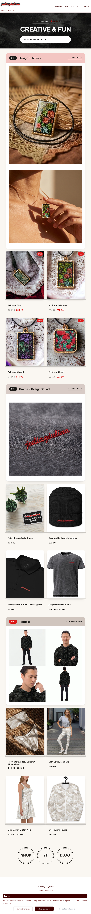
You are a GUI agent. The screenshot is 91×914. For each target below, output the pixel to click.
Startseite (58, 6)
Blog (72, 6)
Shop (79, 6)
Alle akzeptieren (44, 909)
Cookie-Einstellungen (67, 909)
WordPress (49, 891)
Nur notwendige (23, 909)
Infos (66, 6)
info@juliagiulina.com (37, 39)
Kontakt (86, 6)
